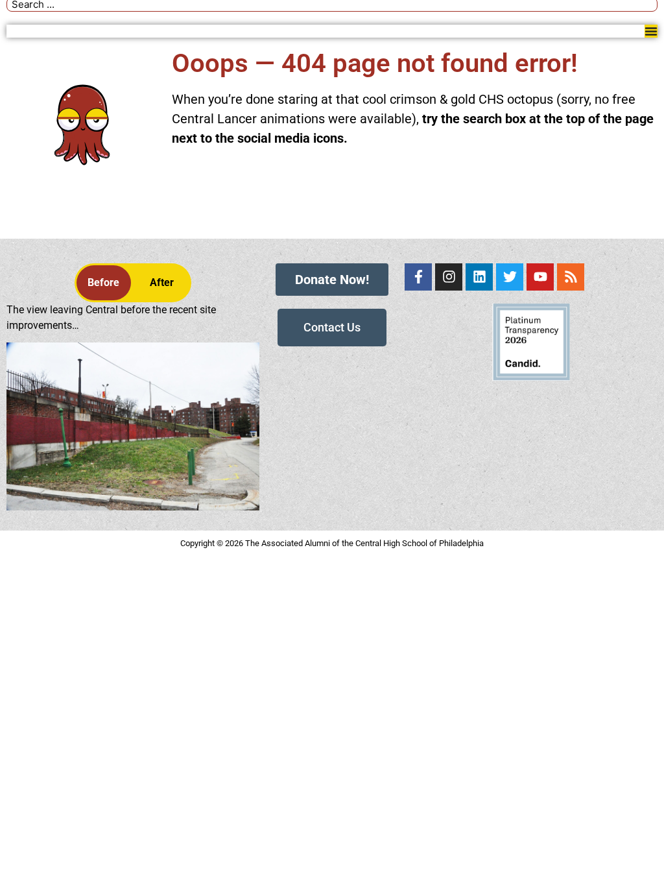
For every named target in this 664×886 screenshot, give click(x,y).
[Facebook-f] (418, 277)
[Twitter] (509, 277)
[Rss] (570, 277)
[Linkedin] (479, 277)
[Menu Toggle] (651, 31)
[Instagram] (448, 277)
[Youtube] (540, 277)
